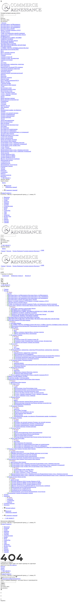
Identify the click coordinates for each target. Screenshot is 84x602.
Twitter (6, 200)
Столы (15, 386)
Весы (15, 330)
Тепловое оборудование (17, 451)
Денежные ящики (19, 363)
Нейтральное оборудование (18, 382)
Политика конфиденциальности (11, 578)
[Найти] (2, 17)
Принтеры (17, 370)
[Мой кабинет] (1, 271)
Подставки (17, 441)
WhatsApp (7, 215)
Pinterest (6, 219)
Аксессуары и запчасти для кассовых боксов (23, 308)
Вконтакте (7, 197)
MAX (5, 209)
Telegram (6, 203)
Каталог (9, 293)
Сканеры (16, 338)
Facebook (6, 198)
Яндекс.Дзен (7, 216)
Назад (10, 292)
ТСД (15, 347)
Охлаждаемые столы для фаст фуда (23, 469)
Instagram (6, 201)
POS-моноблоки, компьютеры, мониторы (25, 352)
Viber (5, 212)
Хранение (16, 409)
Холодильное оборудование (18, 462)
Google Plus (7, 210)
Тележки (16, 420)
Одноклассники (8, 206)
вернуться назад (5, 565)
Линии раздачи (14, 479)
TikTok (6, 218)
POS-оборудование (15, 323)
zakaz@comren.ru (6, 193)
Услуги (3, 569)
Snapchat (6, 221)
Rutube (6, 207)
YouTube (6, 204)
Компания (10, 499)
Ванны (16, 400)
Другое (16, 431)
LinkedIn (6, 222)
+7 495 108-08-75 (5, 178)
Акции (3, 568)
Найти (2, 583)
